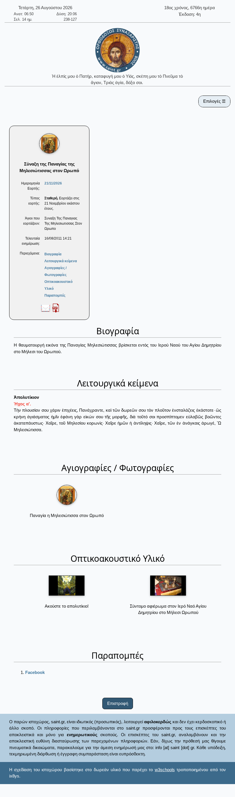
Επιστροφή (117, 703)
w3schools (165, 769)
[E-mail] (45, 308)
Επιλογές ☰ (214, 101)
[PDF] (55, 308)
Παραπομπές (54, 295)
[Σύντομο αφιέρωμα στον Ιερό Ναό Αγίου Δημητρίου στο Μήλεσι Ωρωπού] (168, 586)
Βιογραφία (52, 254)
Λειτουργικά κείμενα (60, 261)
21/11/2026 (53, 183)
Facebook (35, 672)
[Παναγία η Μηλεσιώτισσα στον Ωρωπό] (67, 495)
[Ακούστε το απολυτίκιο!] (67, 586)
